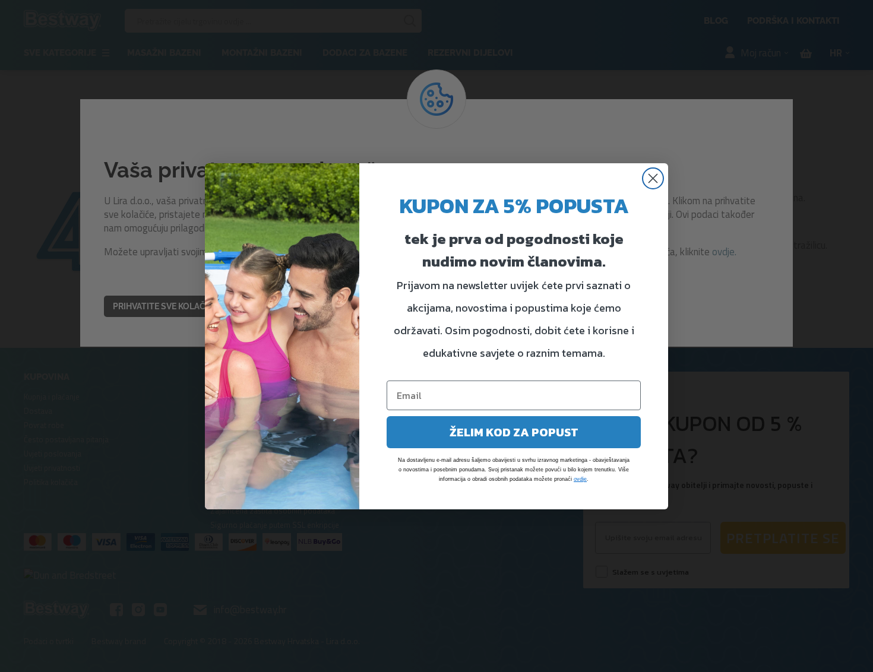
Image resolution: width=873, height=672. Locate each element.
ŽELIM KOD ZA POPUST (514, 432)
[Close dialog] (653, 178)
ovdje (580, 479)
